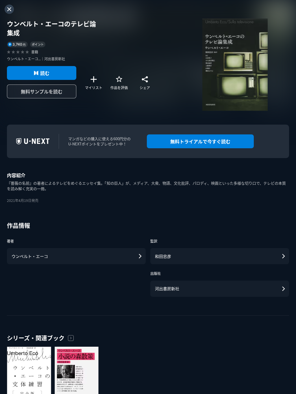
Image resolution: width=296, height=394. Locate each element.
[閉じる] (9, 9)
